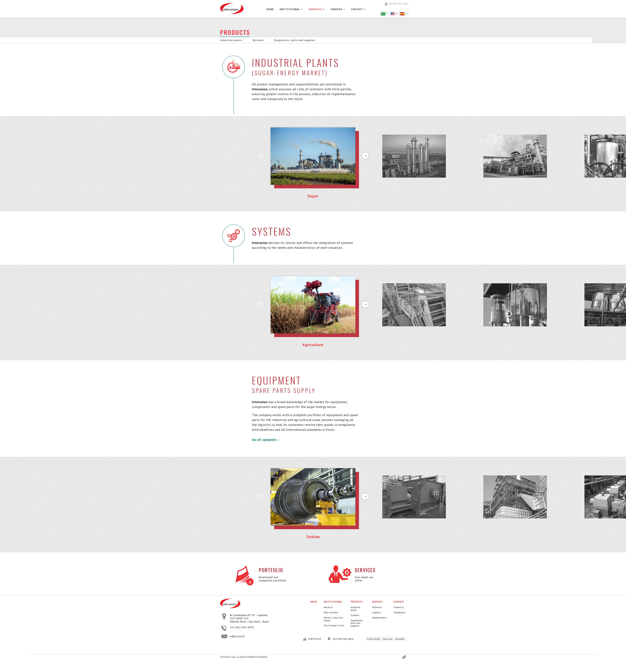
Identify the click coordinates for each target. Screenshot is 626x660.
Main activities (331, 612)
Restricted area (398, 3)
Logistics (376, 612)
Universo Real (404, 657)
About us (328, 607)
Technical (376, 607)
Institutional (290, 9)
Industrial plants (231, 40)
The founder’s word (334, 625)
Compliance (398, 612)
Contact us (398, 607)
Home (270, 9)
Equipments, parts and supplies (294, 40)
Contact (357, 9)
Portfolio (314, 639)
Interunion (235, 8)
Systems (258, 40)
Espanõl (399, 639)
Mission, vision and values (333, 619)
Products (315, 9)
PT (387, 13)
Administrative (379, 617)
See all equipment (264, 440)
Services (336, 9)
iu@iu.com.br (237, 636)
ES (406, 13)
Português (373, 639)
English (387, 639)
